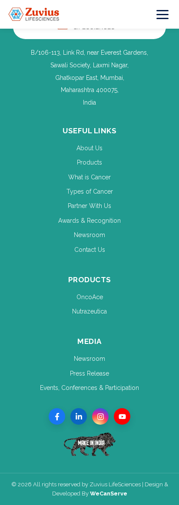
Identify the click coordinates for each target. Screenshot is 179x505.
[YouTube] (122, 416)
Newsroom (89, 234)
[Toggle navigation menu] (163, 14)
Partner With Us (89, 205)
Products (89, 162)
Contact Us (89, 249)
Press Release (89, 373)
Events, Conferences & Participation (89, 387)
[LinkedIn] (78, 416)
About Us (89, 148)
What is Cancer (89, 177)
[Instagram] (100, 416)
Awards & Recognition (89, 220)
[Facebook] (57, 416)
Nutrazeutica (89, 311)
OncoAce (89, 297)
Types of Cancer (89, 191)
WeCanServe (108, 493)
